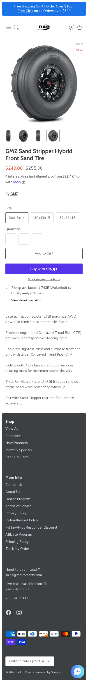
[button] (77, 671)
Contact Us (14, 484)
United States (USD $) (26, 661)
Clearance (13, 436)
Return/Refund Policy (21, 520)
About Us (12, 492)
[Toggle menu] (9, 27)
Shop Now (61, 8)
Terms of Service (18, 506)
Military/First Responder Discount (31, 527)
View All (12, 428)
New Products (16, 443)
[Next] (80, 8)
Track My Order (17, 549)
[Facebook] (8, 612)
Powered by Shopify (48, 672)
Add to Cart (44, 253)
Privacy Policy (16, 513)
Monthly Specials (18, 450)
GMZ (14, 194)
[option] (44, 83)
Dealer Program (17, 499)
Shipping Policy (17, 541)
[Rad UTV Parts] (44, 27)
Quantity (12, 229)
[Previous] (8, 8)
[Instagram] (19, 612)
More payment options (44, 279)
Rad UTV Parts (17, 457)
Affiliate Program (18, 534)
